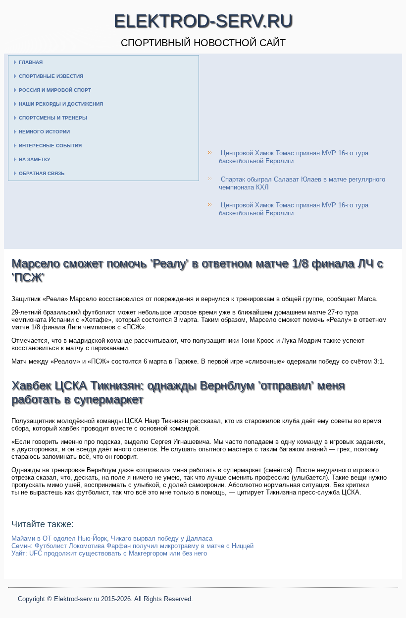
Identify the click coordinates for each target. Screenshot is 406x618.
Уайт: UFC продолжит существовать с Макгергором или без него (109, 553)
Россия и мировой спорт (55, 90)
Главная (31, 62)
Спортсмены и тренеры (53, 118)
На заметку (34, 159)
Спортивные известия (51, 76)
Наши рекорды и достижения (61, 104)
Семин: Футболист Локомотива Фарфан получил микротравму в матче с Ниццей (132, 546)
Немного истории (44, 131)
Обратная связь (41, 173)
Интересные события (50, 145)
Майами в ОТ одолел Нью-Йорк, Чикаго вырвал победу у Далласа (111, 538)
